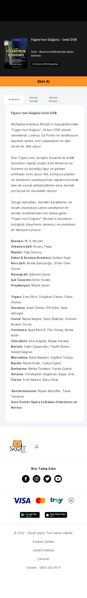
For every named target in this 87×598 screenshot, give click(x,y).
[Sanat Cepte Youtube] (58, 479)
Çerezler (43, 559)
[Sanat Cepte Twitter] (47, 479)
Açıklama (13, 99)
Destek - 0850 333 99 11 (43, 567)
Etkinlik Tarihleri (33, 99)
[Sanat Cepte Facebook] (26, 479)
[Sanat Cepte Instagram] (36, 479)
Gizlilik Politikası (43, 550)
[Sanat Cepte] (18, 446)
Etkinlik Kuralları (53, 99)
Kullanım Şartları (43, 541)
